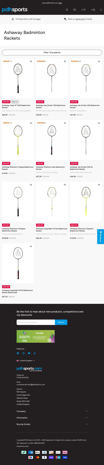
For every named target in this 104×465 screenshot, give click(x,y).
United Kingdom (26, 361)
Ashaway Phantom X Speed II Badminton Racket (81, 230)
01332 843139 (22, 378)
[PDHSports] (14, 9)
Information (22, 418)
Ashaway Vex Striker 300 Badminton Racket (85, 106)
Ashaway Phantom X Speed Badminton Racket (17, 168)
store (38, 19)
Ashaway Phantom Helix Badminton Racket (50, 168)
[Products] (101, 10)
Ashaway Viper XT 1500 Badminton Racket (16, 106)
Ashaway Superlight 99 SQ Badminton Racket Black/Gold (17, 291)
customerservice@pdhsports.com (31, 384)
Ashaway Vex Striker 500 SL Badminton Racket (81, 168)
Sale (60, 3)
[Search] (67, 10)
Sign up (61, 322)
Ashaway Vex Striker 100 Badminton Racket (50, 106)
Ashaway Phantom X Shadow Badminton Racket (13, 230)
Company (21, 411)
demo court (80, 19)
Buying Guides (23, 424)
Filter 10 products (52, 52)
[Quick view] (31, 61)
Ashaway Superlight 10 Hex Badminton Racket (51, 230)
